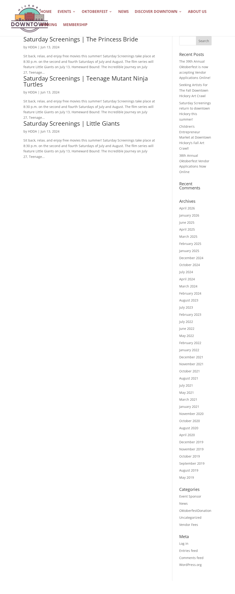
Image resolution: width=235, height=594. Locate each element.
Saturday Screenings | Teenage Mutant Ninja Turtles (85, 81)
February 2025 (190, 243)
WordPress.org (190, 564)
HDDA (32, 47)
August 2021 (188, 378)
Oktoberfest (95, 12)
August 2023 (188, 300)
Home (46, 12)
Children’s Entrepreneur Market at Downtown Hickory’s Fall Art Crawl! (195, 137)
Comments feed (191, 558)
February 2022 (190, 343)
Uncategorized (190, 517)
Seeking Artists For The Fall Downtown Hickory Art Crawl (193, 90)
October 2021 (189, 371)
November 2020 (191, 413)
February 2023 (190, 314)
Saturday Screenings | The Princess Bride (80, 39)
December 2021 (191, 357)
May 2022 (186, 335)
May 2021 (186, 392)
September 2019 (191, 463)
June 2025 (186, 222)
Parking (48, 25)
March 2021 (188, 399)
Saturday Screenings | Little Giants (71, 123)
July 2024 (186, 272)
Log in (183, 543)
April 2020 (187, 435)
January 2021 (189, 406)
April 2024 (187, 279)
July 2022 (186, 321)
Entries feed (188, 550)
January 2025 (189, 251)
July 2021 (186, 385)
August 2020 (188, 428)
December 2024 (191, 258)
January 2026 (189, 215)
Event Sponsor (190, 496)
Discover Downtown (156, 12)
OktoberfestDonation (195, 510)
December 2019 (191, 442)
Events (64, 12)
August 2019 (188, 470)
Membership (75, 25)
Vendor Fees (188, 524)
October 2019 (189, 456)
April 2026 (187, 208)
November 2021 (191, 364)
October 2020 (189, 421)
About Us (197, 12)
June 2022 (186, 328)
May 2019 (186, 477)
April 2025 (187, 229)
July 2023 (186, 307)
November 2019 (191, 449)
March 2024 (188, 286)
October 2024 (189, 265)
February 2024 (190, 293)
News (123, 12)
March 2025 (188, 236)
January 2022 (189, 350)
